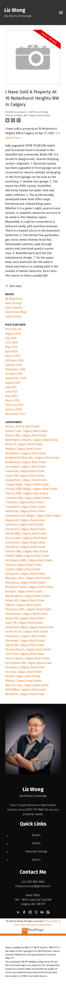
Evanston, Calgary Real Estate (24, 524)
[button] (18, 912)
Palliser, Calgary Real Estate (23, 605)
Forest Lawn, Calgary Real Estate (26, 538)
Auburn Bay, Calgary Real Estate (25, 435)
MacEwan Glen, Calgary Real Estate (27, 578)
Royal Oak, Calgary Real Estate (25, 618)
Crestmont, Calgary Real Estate (25, 506)
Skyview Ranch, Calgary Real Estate (28, 649)
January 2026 (13, 364)
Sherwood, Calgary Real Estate (25, 640)
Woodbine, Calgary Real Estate (25, 694)
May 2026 (11, 347)
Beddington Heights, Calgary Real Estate (31, 440)
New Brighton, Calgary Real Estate (27, 596)
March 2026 (12, 356)
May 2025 (11, 396)
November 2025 (15, 369)
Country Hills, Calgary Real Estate (26, 493)
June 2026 (11, 342)
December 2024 (15, 414)
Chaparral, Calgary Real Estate (25, 471)
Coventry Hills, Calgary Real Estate (27, 498)
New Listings (13, 303)
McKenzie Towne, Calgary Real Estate (29, 587)
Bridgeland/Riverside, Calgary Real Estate (32, 457)
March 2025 (12, 400)
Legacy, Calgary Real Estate (22, 569)
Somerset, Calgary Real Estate (24, 654)
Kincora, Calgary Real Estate (23, 564)
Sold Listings (13, 316)
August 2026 (13, 333)
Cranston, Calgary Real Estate (24, 502)
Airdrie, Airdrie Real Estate (22, 426)
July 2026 (11, 338)
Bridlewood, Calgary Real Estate (25, 462)
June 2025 (11, 391)
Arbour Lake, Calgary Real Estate (26, 431)
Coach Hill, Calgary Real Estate (24, 475)
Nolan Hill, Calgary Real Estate (33, 115)
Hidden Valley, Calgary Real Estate (27, 555)
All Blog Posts (14, 298)
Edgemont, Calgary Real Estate (25, 520)
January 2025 (13, 409)
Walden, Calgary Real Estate (23, 680)
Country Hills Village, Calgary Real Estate (31, 488)
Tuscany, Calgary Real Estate (23, 671)
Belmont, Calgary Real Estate (24, 444)
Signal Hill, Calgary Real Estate (24, 645)
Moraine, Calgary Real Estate (23, 591)
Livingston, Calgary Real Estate (25, 573)
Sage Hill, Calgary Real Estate (24, 622)
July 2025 (10, 387)
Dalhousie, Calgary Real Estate (25, 511)
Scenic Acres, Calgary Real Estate (26, 631)
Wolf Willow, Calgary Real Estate (25, 689)
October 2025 (13, 373)
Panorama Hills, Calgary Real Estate (28, 609)
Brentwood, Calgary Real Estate (25, 453)
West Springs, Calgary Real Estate (27, 685)
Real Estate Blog (15, 312)
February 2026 (14, 360)
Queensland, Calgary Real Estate (26, 613)
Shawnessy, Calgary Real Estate (25, 636)
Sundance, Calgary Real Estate (25, 667)
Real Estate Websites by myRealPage (33, 924)
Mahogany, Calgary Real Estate (25, 582)
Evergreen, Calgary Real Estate (25, 529)
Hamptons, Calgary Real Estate (25, 547)
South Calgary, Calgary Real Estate (27, 658)
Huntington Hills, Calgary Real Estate (29, 560)
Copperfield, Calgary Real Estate (26, 480)
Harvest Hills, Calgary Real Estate (26, 551)
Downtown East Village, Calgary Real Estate (33, 515)
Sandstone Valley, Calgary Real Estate (29, 627)
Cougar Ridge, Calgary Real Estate (27, 484)
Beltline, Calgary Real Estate (23, 448)
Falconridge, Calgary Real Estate (26, 533)
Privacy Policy (52, 921)
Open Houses (14, 307)
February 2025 (14, 405)
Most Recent (13, 329)
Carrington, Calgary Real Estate (25, 466)
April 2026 (11, 351)
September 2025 (15, 378)
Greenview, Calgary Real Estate (25, 542)
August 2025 (13, 382)
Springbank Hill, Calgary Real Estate (28, 663)
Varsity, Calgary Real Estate (22, 676)
